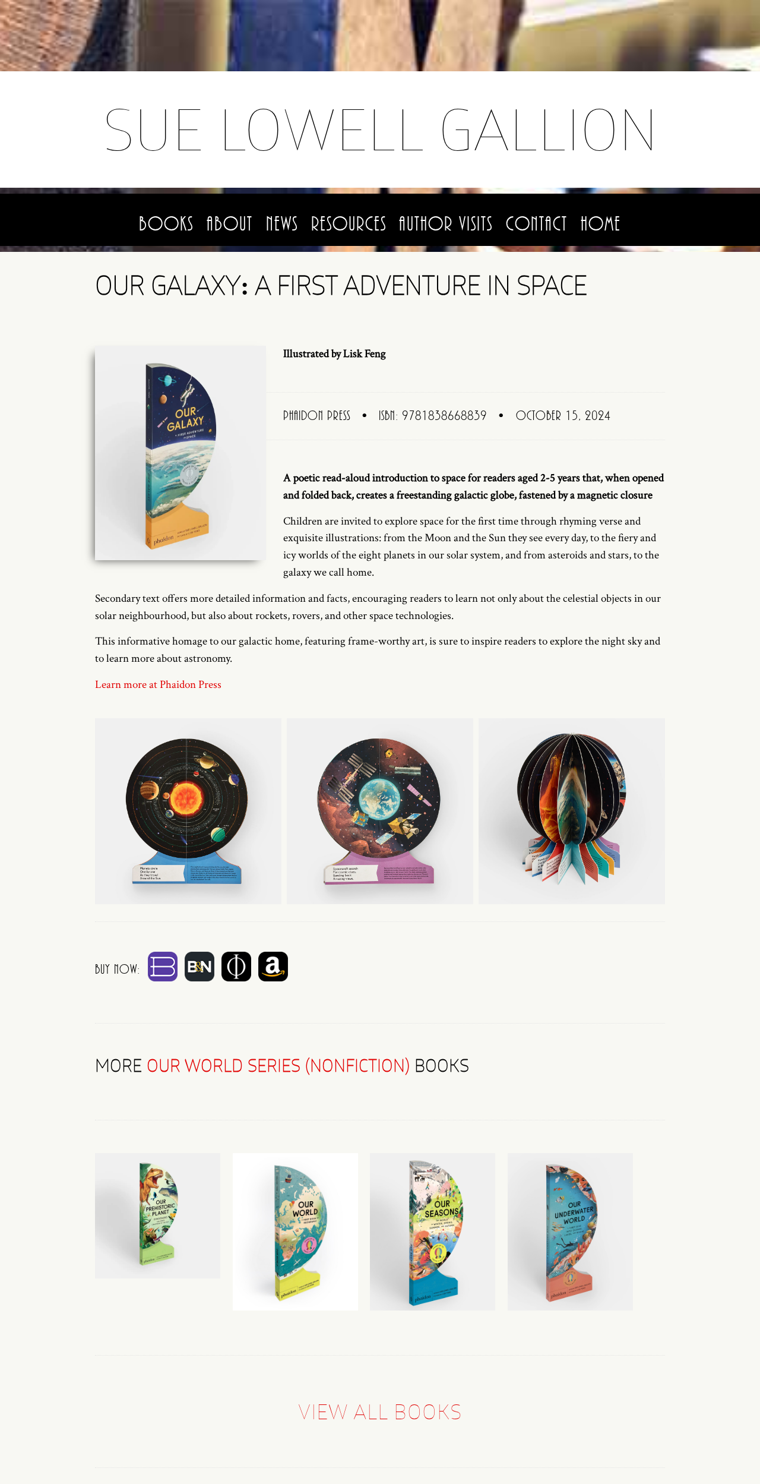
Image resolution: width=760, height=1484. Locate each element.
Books (166, 224)
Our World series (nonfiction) (278, 1065)
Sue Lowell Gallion (380, 129)
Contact (537, 224)
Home (601, 224)
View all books (380, 1411)
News (282, 224)
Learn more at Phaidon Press (158, 684)
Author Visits (446, 224)
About (230, 224)
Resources (349, 224)
